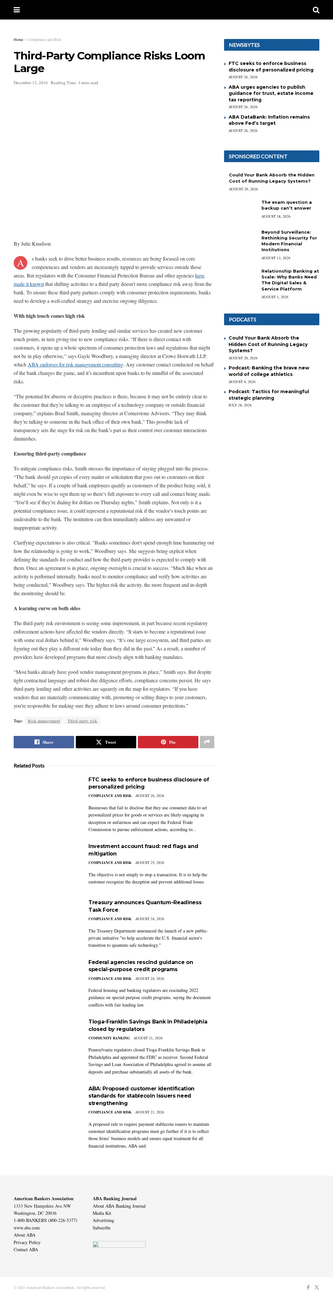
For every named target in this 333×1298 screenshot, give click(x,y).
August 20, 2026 (243, 188)
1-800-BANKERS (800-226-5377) (45, 1220)
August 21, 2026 (148, 1037)
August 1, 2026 (274, 296)
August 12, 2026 (275, 257)
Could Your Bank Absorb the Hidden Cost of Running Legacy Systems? (268, 344)
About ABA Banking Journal (119, 1206)
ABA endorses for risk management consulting (75, 364)
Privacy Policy (27, 1242)
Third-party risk (82, 720)
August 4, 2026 (242, 381)
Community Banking (109, 1038)
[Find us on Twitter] (316, 1287)
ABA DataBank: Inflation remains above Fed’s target (269, 120)
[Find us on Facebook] (308, 1287)
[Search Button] (316, 9)
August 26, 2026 (149, 795)
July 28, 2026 (240, 405)
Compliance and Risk (44, 39)
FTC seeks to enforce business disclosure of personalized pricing (271, 66)
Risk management (44, 720)
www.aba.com (27, 1228)
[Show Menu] (17, 9)
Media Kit (102, 1213)
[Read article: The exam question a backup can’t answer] (240, 211)
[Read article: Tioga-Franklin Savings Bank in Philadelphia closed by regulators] (46, 1041)
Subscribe (102, 1228)
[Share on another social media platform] (207, 742)
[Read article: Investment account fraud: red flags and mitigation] (46, 866)
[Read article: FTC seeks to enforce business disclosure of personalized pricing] (46, 799)
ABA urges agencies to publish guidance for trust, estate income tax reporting (271, 93)
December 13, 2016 (31, 82)
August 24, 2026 (149, 918)
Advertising (103, 1220)
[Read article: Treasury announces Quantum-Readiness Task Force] (46, 922)
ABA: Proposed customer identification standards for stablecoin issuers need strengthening (141, 1096)
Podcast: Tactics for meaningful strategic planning (269, 395)
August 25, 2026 (149, 862)
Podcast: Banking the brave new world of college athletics (269, 371)
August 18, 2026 (275, 216)
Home (18, 39)
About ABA (24, 1235)
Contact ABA (26, 1249)
